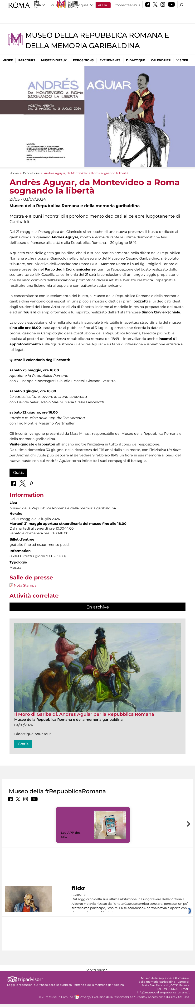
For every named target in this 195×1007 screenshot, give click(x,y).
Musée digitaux (54, 60)
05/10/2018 (130, 903)
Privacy (85, 997)
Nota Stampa (25, 585)
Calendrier (161, 60)
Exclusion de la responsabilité (112, 997)
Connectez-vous (127, 5)
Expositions (83, 60)
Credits (141, 997)
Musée (7, 60)
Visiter (182, 60)
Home (14, 173)
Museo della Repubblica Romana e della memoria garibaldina (81, 985)
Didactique (135, 60)
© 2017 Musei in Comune (56, 997)
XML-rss (183, 997)
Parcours (26, 60)
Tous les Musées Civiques (69, 5)
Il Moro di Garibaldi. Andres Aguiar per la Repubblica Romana (84, 714)
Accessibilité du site (162, 997)
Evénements (110, 60)
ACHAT (103, 5)
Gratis (18, 472)
